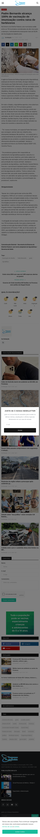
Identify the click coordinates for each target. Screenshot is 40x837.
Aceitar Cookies (20, 832)
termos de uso (7, 827)
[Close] (37, 409)
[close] (38, 819)
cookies (16, 827)
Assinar (20, 430)
